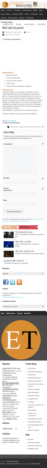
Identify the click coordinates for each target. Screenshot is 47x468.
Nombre (6, 178)
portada (17, 34)
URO (17, 417)
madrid (14, 396)
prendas (11, 406)
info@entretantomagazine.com (12, 297)
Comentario (7, 143)
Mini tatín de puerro (13, 28)
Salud (5, 415)
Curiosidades (7, 377)
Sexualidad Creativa (35, 419)
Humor (12, 391)
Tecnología (11, 415)
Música (21, 18)
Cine (41, 14)
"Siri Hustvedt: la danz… (24, 232)
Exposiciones (7, 385)
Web (5, 200)
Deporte (15, 377)
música (11, 402)
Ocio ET (9, 10)
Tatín (43, 127)
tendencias (6, 417)
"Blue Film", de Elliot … (24, 241)
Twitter (13, 282)
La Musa (31, 402)
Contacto (19, 313)
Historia (5, 391)
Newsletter (27, 313)
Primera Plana (13, 18)
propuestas (6, 408)
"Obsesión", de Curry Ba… (25, 251)
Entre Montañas (33, 392)
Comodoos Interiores (35, 372)
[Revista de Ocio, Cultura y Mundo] (23, 4)
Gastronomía (27, 10)
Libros (13, 393)
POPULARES (24, 227)
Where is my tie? (33, 430)
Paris (17, 404)
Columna (6, 373)
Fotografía (6, 387)
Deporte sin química (35, 381)
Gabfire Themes (35, 463)
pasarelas (5, 406)
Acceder (31, 439)
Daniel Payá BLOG (34, 378)
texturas (13, 417)
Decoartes (17, 10)
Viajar (41, 10)
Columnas (34, 14)
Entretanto (41, 24)
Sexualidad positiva (34, 422)
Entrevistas (30, 18)
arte (18, 368)
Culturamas (7, 375)
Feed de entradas (34, 442)
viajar (9, 418)
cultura (13, 373)
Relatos (14, 412)
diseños (14, 379)
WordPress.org (33, 449)
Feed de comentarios (35, 446)
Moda (35, 10)
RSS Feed (19, 282)
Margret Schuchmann (27, 127)
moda (4, 402)
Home (3, 10)
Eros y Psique (5, 14)
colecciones (17, 371)
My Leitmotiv (32, 410)
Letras (27, 14)
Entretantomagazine (11, 461)
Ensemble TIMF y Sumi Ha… (15, 260)
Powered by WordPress (13, 463)
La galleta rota (33, 399)
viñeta (14, 419)
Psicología (14, 408)
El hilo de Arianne (34, 389)
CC (29, 32)
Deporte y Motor (17, 14)
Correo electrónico (7, 189)
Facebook (6, 282)
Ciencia (3, 18)
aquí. (17, 442)
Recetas (19, 24)
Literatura (7, 395)
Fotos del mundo (33, 396)
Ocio (8, 404)
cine (12, 370)
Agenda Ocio (8, 24)
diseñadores (6, 379)
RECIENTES (7, 227)
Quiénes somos (10, 313)
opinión (12, 404)
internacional (6, 393)
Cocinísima (32, 368)
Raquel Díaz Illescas (8, 410)
